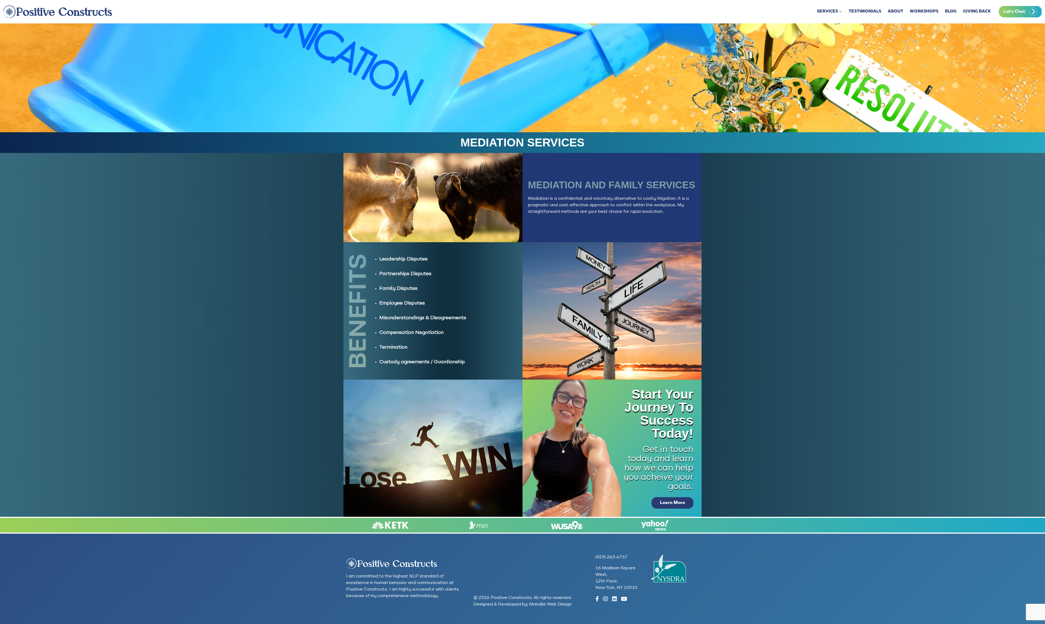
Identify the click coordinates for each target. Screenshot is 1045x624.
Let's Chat (1014, 12)
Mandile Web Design (550, 604)
